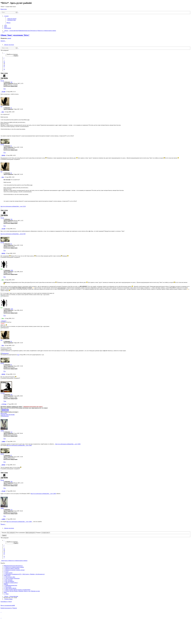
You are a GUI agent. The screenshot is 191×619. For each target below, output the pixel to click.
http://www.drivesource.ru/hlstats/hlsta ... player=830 (13, 233)
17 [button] (4, 61)
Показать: (4, 532)
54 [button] (4, 69)
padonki (9, 38)
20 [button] (4, 65)
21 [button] (4, 66)
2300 (12, 270)
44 (11, 107)
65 (11, 146)
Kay (2, 269)
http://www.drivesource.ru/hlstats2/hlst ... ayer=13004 (19, 521)
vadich (2, 430)
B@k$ (2, 144)
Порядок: (38, 532)
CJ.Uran (3, 393)
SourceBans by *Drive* (6, 601)
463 (11, 394)
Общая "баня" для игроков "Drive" (15, 35)
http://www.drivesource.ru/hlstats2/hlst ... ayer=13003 (68, 444)
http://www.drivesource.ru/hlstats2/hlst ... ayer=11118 (13, 206)
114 (11, 432)
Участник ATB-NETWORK (8, 414)
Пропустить (4, 9)
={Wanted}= (4, 321)
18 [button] (4, 62)
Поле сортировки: (20, 532)
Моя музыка (4, 413)
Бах (1, 106)
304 (11, 82)
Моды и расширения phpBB (8, 605)
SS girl (2, 80)
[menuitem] (11, 18)
